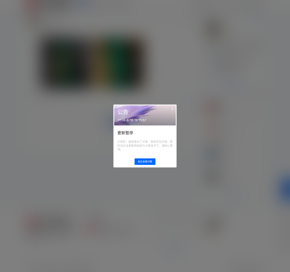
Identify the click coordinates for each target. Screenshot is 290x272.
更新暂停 (125, 133)
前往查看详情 (145, 161)
